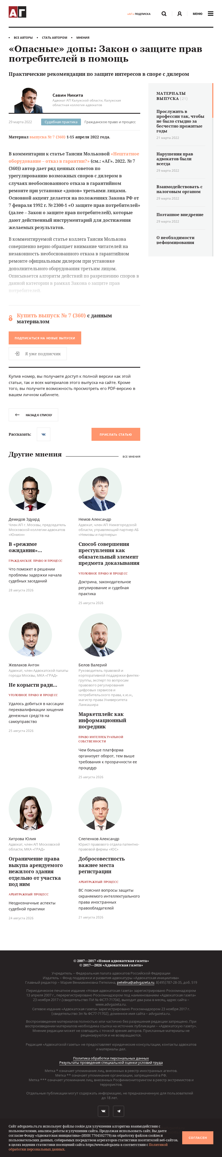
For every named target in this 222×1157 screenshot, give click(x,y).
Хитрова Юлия (22, 838)
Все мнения (131, 456)
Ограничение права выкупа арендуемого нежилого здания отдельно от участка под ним (36, 871)
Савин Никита (68, 95)
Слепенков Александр (99, 838)
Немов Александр (95, 519)
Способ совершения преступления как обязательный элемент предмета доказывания (109, 553)
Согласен (198, 1137)
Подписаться (45, 338)
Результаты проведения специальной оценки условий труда (111, 1062)
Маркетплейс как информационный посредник (102, 720)
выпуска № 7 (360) (48, 136)
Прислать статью (116, 434)
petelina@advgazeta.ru (135, 982)
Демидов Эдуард (24, 519)
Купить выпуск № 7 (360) (51, 315)
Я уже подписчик (43, 353)
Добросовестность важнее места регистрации (102, 865)
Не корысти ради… (33, 685)
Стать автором (54, 37)
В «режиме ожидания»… (25, 547)
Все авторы (23, 37)
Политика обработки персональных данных (111, 1058)
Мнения (82, 37)
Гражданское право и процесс (110, 121)
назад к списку (39, 415)
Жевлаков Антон (24, 664)
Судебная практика (61, 121)
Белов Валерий (93, 664)
